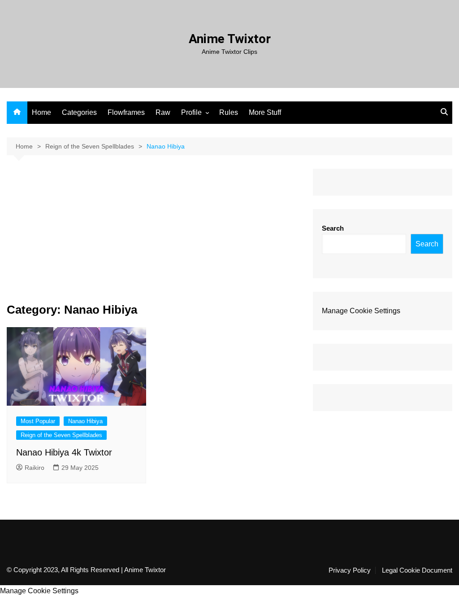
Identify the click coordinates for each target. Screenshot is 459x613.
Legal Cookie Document (417, 570)
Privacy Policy (350, 570)
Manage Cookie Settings (361, 311)
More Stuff (265, 112)
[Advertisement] (153, 236)
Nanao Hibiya (85, 421)
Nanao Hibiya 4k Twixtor (64, 452)
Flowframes (126, 112)
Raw (163, 112)
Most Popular (38, 421)
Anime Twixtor (230, 38)
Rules (228, 112)
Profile (191, 112)
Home (41, 112)
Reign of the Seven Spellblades (61, 435)
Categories (79, 112)
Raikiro (34, 467)
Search (333, 228)
